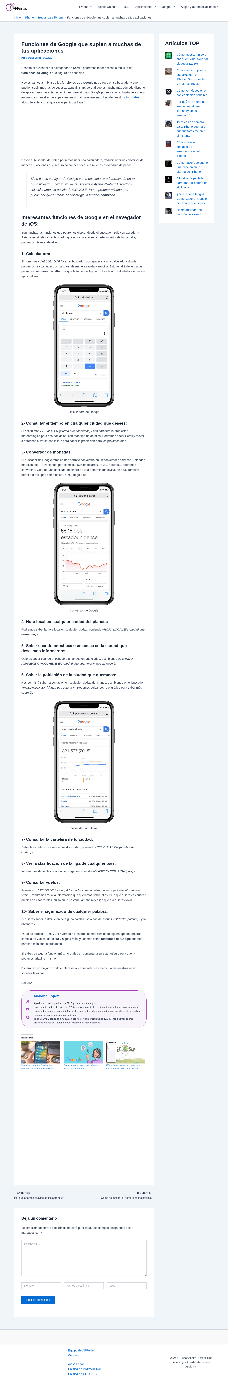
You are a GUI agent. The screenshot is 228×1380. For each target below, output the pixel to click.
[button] (90, 7)
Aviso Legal (76, 1364)
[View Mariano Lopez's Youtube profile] (28, 1009)
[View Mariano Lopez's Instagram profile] (28, 1017)
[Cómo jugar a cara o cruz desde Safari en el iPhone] (83, 1052)
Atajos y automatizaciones (198, 7)
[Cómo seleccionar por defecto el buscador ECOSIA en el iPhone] (125, 1052)
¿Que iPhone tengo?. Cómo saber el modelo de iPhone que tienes (192, 199)
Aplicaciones (143, 7)
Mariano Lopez (46, 996)
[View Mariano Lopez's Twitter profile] (28, 1001)
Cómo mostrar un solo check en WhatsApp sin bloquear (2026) (192, 59)
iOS (126, 7)
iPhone (83, 7)
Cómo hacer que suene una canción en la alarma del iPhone (192, 167)
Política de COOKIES (82, 1374)
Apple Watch (106, 7)
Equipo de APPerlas (81, 1350)
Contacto (74, 1355)
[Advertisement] (84, 133)
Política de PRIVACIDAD (84, 1369)
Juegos (166, 7)
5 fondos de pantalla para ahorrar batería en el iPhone (192, 183)
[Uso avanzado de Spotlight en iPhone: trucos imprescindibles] (40, 1052)
